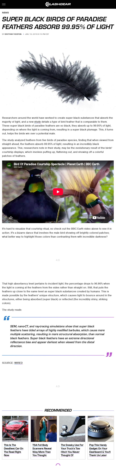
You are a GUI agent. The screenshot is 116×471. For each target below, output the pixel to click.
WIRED (18, 362)
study (37, 121)
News (5, 13)
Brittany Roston (13, 34)
